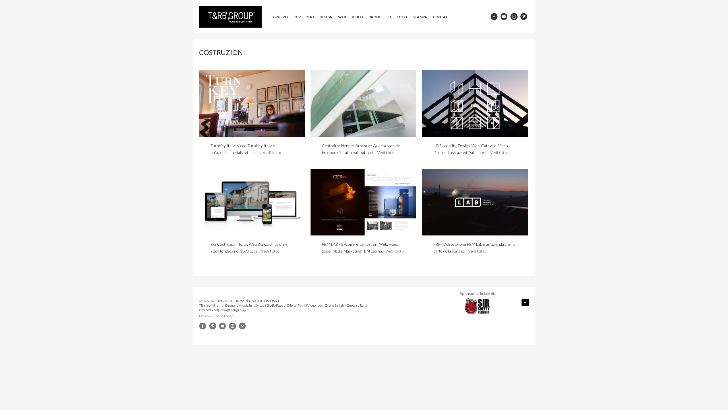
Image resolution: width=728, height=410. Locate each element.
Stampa (420, 17)
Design (326, 17)
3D (388, 17)
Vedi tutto (272, 152)
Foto (402, 17)
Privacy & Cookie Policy (216, 316)
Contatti (442, 17)
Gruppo (280, 17)
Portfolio (303, 17)
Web (342, 17)
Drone (375, 17)
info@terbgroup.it (234, 310)
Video (357, 17)
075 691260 (208, 310)
